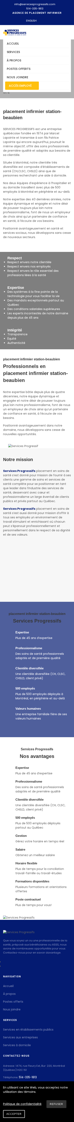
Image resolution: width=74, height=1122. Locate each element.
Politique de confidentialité (22, 1104)
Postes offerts (18, 69)
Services (13, 52)
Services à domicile (17, 1045)
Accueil (13, 44)
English (31, 21)
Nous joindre (17, 77)
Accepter (14, 1114)
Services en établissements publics (28, 1029)
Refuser (56, 1104)
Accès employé (20, 86)
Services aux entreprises (20, 1037)
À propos (14, 60)
